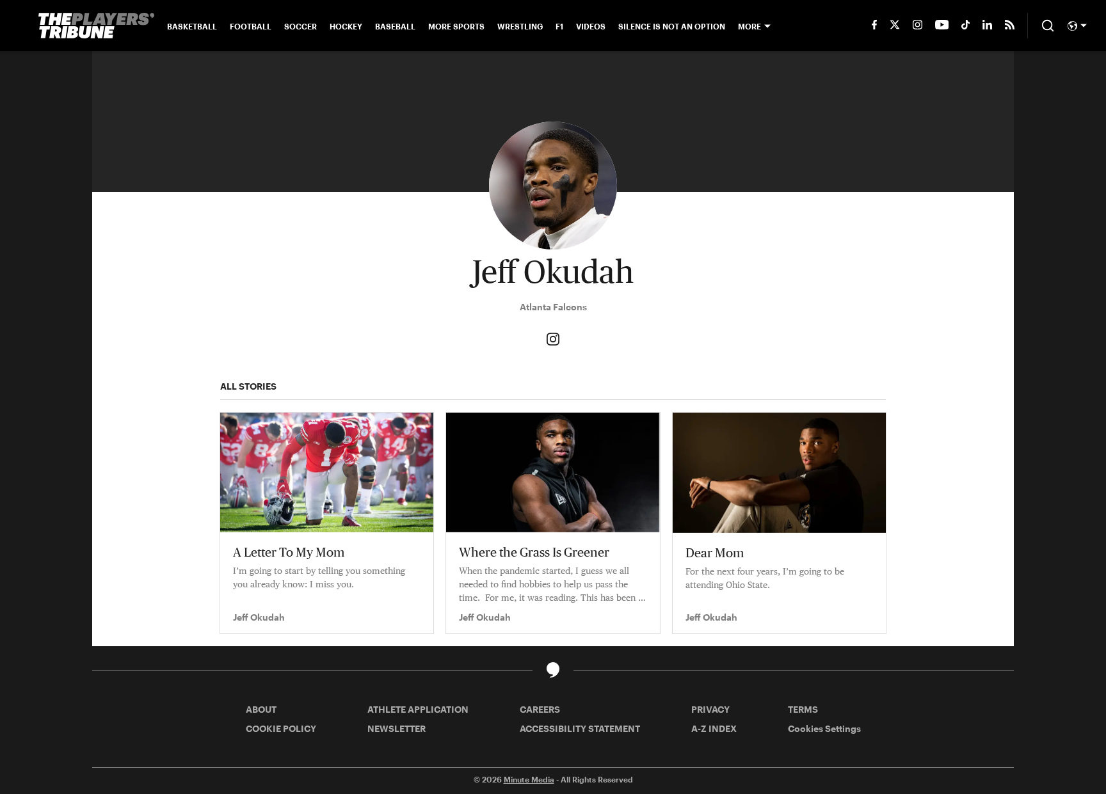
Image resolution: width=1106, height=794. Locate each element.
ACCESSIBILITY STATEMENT (580, 728)
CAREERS (540, 709)
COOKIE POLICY (281, 728)
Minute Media (529, 779)
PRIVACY (710, 709)
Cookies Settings (824, 728)
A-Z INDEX (714, 728)
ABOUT (261, 709)
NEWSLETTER (396, 728)
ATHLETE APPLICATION (418, 709)
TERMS (803, 709)
